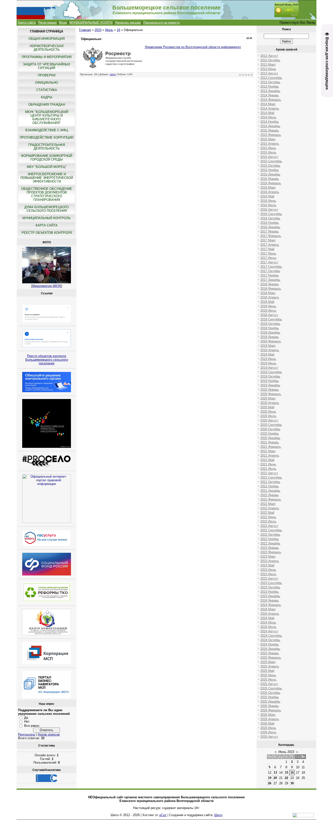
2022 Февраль (270, 499)
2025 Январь (269, 653)
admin (113, 74)
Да (26, 717)
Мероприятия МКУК (46, 286)
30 (292, 783)
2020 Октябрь (270, 429)
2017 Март (268, 240)
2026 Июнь (268, 728)
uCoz (162, 815)
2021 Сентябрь (271, 477)
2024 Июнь (268, 622)
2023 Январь (269, 548)
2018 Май (267, 302)
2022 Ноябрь (269, 539)
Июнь (109, 30)
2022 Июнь (268, 517)
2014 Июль (268, 117)
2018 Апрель (269, 297)
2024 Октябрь (270, 640)
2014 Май (267, 113)
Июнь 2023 (286, 752)
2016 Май (267, 196)
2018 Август (269, 315)
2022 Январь (269, 495)
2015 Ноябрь (269, 170)
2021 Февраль (270, 447)
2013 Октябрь (270, 82)
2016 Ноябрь (269, 223)
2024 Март (268, 609)
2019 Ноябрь (269, 381)
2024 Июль (268, 627)
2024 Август (269, 631)
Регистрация (47, 22)
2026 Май (267, 723)
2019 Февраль (270, 341)
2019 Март (268, 346)
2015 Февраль (270, 135)
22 (286, 778)
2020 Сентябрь (271, 425)
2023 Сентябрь (271, 583)
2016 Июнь (268, 201)
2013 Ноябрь (269, 86)
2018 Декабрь (270, 332)
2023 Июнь (268, 570)
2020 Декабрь (270, 438)
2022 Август (269, 526)
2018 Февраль (270, 288)
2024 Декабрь (270, 649)
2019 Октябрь (270, 376)
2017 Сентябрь (271, 266)
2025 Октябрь (270, 693)
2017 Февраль (270, 236)
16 (118, 30)
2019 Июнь (268, 359)
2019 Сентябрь (271, 372)
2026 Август (269, 736)
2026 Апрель (269, 719)
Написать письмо (128, 22)
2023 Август (269, 578)
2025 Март (268, 662)
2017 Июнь (268, 253)
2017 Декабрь (270, 280)
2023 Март (268, 556)
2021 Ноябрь (269, 486)
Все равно (31, 726)
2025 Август (269, 684)
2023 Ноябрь (269, 592)
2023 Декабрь (270, 596)
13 (275, 772)
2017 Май (267, 249)
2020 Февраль (270, 394)
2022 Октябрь (270, 534)
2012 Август (269, 56)
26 (269, 783)
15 (286, 772)
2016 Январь (269, 179)
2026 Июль (268, 732)
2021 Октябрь (270, 482)
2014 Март (268, 104)
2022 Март (268, 504)
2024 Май (267, 618)
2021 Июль (268, 469)
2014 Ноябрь (269, 121)
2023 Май (267, 565)
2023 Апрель (269, 561)
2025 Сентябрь (271, 688)
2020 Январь (269, 389)
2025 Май (267, 671)
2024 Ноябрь (269, 644)
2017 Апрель (269, 244)
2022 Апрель (269, 508)
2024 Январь (269, 600)
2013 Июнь (268, 69)
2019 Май (267, 354)
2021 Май (267, 460)
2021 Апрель (269, 455)
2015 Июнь (268, 148)
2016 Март (268, 187)
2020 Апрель (269, 403)
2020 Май (267, 407)
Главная (85, 30)
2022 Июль (268, 521)
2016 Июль (268, 205)
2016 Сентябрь (271, 214)
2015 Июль (268, 152)
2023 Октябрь (270, 587)
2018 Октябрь (270, 324)
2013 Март (268, 64)
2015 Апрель (269, 143)
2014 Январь (269, 95)
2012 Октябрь (270, 60)
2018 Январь (269, 284)
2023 (98, 30)
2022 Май (267, 512)
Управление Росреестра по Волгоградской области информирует (193, 47)
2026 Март (268, 715)
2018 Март (268, 293)
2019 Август (269, 367)
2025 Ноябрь (269, 697)
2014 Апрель (269, 108)
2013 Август (269, 73)
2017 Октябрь (270, 271)
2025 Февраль (270, 657)
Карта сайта (27, 22)
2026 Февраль (270, 710)
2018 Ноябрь (269, 328)
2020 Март (268, 398)
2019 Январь (269, 337)
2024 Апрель (269, 613)
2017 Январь (269, 231)
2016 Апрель (269, 192)
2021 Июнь (268, 464)
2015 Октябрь (270, 165)
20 (275, 778)
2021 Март (268, 451)
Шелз (218, 815)
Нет (26, 721)
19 (269, 778)
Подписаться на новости (161, 22)
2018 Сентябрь (271, 319)
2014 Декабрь (270, 126)
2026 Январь (269, 706)
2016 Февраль (270, 183)
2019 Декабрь (270, 385)
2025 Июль (268, 679)
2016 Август (269, 209)
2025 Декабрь (270, 701)
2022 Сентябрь (271, 530)
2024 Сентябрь (271, 635)
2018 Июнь (268, 306)
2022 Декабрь (270, 543)
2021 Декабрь (270, 490)
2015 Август (269, 157)
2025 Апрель (269, 666)
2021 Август (269, 473)
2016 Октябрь (270, 218)
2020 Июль (268, 416)
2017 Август (269, 262)
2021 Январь (269, 442)
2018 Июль (268, 310)
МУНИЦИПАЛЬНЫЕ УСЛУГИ (90, 22)
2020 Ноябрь (269, 433)
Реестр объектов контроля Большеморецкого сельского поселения (46, 359)
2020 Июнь (268, 411)
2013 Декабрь (270, 91)
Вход (63, 22)
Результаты (26, 734)
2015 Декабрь (270, 174)
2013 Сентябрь (271, 78)
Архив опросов (49, 734)
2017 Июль (268, 258)
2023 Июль (268, 574)
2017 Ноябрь (269, 275)
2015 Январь (269, 130)
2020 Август (269, 420)
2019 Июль (268, 363)
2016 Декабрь (270, 227)
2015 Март (268, 139)
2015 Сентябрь (271, 161)
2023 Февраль (270, 552)
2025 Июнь (268, 675)
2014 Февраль (270, 100)
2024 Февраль (270, 605)
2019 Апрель (269, 350)
